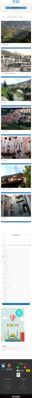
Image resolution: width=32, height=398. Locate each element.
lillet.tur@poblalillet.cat (8, 386)
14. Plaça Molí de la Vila (5, 131)
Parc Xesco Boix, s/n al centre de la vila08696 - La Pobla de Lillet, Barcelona (8, 384)
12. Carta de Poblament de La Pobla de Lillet (8, 73)
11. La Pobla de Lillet (5, 44)
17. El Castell (4, 218)
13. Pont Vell (4, 102)
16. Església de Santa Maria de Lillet (7, 189)
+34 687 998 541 (8, 381)
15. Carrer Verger (4, 160)
